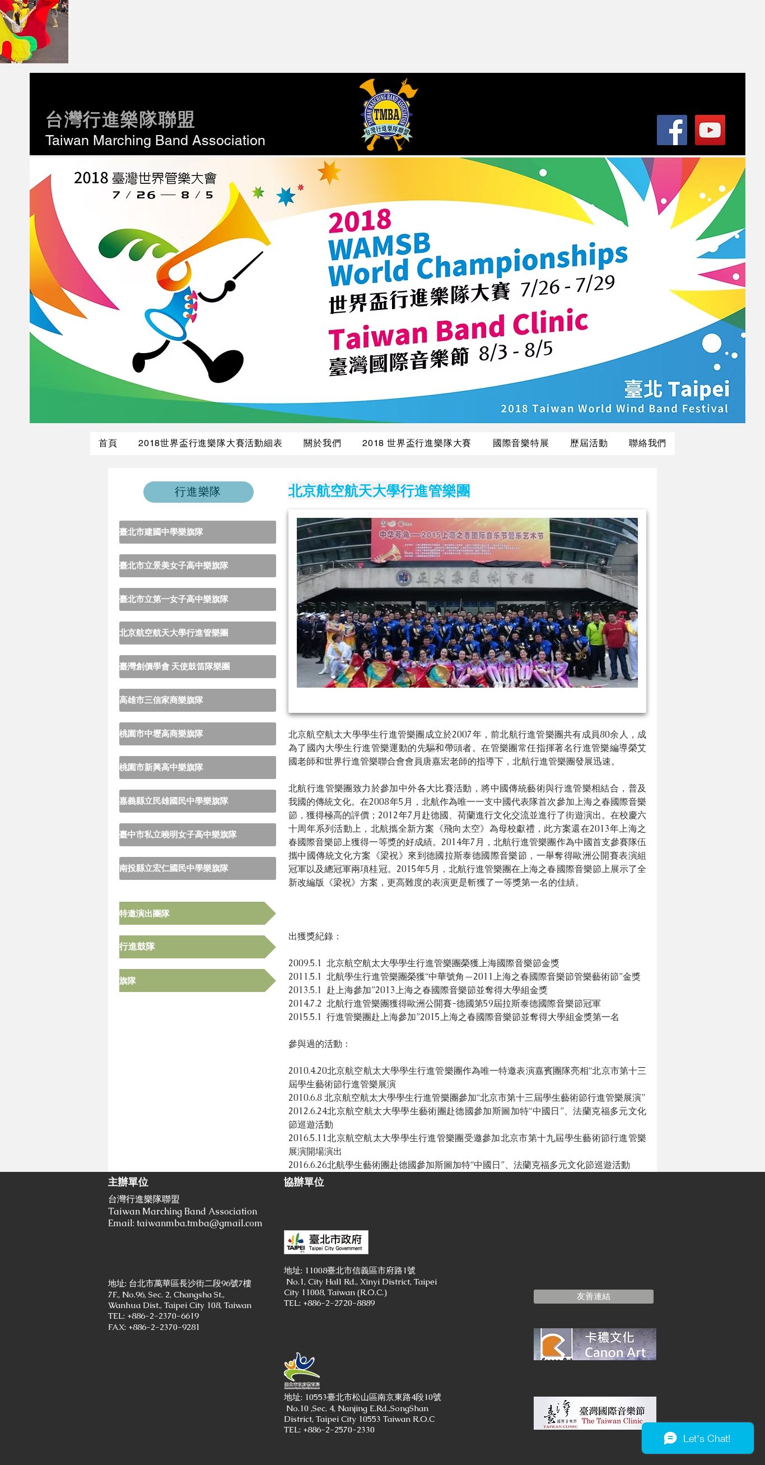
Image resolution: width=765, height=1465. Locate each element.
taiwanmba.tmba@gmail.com (200, 1223)
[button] (594, 1297)
